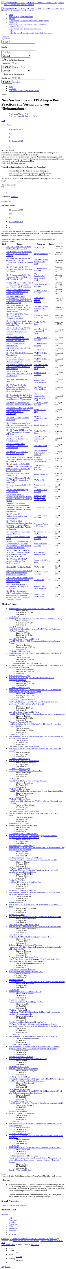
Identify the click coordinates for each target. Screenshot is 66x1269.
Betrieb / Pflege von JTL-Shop (39, 595)
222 (10, 214)
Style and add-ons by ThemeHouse (26, 1241)
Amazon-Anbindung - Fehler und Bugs (40, 459)
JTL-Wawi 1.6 (39, 248)
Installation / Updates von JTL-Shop (40, 418)
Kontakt (23, 1205)
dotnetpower (6, 201)
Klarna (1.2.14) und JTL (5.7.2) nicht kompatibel (17, 453)
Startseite (4, 1205)
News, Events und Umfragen (40, 285)
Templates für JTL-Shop (18, 1111)
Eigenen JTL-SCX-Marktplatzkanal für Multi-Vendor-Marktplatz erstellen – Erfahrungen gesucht (19, 497)
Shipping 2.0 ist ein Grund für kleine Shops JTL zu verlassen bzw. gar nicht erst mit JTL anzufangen (19, 397)
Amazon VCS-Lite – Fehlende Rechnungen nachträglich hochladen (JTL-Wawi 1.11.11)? (19, 459)
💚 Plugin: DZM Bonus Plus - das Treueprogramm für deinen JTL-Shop (19, 432)
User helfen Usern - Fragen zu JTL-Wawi (41, 261)
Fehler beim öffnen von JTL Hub (23, 825)
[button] (2, 7)
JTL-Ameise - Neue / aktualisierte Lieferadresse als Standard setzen (17, 439)
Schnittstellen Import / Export (39, 553)
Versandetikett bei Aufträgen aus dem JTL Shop (18, 533)
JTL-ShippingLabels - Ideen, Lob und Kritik (40, 277)
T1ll (26, 114)
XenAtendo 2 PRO (8, 1245)
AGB (11, 1226)
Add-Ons (53, 1239)
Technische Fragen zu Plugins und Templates (40, 452)
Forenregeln (13, 1220)
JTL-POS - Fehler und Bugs (40, 269)
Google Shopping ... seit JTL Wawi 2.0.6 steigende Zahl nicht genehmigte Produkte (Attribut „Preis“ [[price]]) (19, 308)
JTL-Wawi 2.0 (39, 349)
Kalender (16, 1205)
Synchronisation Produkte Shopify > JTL (26, 971)
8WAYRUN (35, 1245)
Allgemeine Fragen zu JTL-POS (41, 316)
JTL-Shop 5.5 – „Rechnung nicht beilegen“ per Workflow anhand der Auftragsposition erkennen (18, 331)
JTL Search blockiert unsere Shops (23, 1069)
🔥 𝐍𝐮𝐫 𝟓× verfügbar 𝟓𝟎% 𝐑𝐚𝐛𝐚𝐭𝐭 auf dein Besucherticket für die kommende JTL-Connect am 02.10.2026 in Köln (35, 960)
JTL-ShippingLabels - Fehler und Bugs (40, 380)
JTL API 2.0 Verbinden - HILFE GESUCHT (25, 771)
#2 (10, 227)
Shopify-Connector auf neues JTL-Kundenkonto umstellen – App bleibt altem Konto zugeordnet (19, 425)
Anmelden (5, 1214)
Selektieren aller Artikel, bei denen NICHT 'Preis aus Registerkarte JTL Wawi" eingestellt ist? (19, 261)
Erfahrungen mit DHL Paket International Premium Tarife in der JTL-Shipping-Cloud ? (19, 277)
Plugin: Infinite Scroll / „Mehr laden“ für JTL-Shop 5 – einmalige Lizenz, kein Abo (19, 323)
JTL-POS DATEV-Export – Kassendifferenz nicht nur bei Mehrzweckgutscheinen (18, 292)
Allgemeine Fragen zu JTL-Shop (41, 525)
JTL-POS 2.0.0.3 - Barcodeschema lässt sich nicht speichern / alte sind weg (17, 339)
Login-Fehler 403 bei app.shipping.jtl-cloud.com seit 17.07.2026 (18, 586)
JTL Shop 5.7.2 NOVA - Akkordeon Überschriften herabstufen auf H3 (17, 561)
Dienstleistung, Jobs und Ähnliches (39, 300)
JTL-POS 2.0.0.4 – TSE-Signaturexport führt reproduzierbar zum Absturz (19, 269)
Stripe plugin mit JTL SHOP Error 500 (25, 992)
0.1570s (19, 1257)
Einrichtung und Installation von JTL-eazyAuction (40, 498)
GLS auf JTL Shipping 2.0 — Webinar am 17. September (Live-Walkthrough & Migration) (19, 285)
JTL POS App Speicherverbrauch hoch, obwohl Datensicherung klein (18, 360)
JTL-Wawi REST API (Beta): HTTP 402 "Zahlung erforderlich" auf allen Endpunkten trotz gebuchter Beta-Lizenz (18, 553)
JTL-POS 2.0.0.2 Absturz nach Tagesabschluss (28, 781)
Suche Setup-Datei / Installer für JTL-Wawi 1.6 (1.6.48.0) (18, 248)
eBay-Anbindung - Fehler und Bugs (40, 388)
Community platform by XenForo (25, 1239)
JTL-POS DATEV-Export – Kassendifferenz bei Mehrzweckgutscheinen (18, 316)
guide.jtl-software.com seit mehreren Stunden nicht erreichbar (18, 404)
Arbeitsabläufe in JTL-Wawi (40, 373)
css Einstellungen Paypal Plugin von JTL (17, 491)
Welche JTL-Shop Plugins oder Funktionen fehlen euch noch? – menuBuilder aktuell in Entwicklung (19, 410)
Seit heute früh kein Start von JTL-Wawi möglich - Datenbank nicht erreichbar (19, 367)
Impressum (13, 1228)
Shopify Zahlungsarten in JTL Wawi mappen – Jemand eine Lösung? (19, 253)
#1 (10, 147)
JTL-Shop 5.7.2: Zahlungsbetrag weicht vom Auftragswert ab (16, 516)
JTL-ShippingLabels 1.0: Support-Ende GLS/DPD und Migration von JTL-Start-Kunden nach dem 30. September (18, 544)
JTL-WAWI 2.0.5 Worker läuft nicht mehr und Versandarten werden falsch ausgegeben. (19, 573)
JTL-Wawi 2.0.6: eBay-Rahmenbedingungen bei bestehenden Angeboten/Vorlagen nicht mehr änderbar (18, 388)
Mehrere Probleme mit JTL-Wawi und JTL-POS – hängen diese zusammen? (18, 480)
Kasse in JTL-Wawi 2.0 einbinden (18, 567)
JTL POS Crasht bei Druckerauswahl (15, 344)
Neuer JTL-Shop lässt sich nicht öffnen (25, 882)
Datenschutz (13, 1224)
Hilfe (10, 1205)
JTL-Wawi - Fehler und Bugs (40, 404)
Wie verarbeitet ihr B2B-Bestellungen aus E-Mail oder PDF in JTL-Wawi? (19, 373)
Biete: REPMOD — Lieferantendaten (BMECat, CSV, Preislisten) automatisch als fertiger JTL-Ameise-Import (19, 299)
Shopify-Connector (41, 254)
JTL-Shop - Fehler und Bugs (40, 491)
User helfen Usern (40, 446)
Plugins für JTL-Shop (17, 734)
